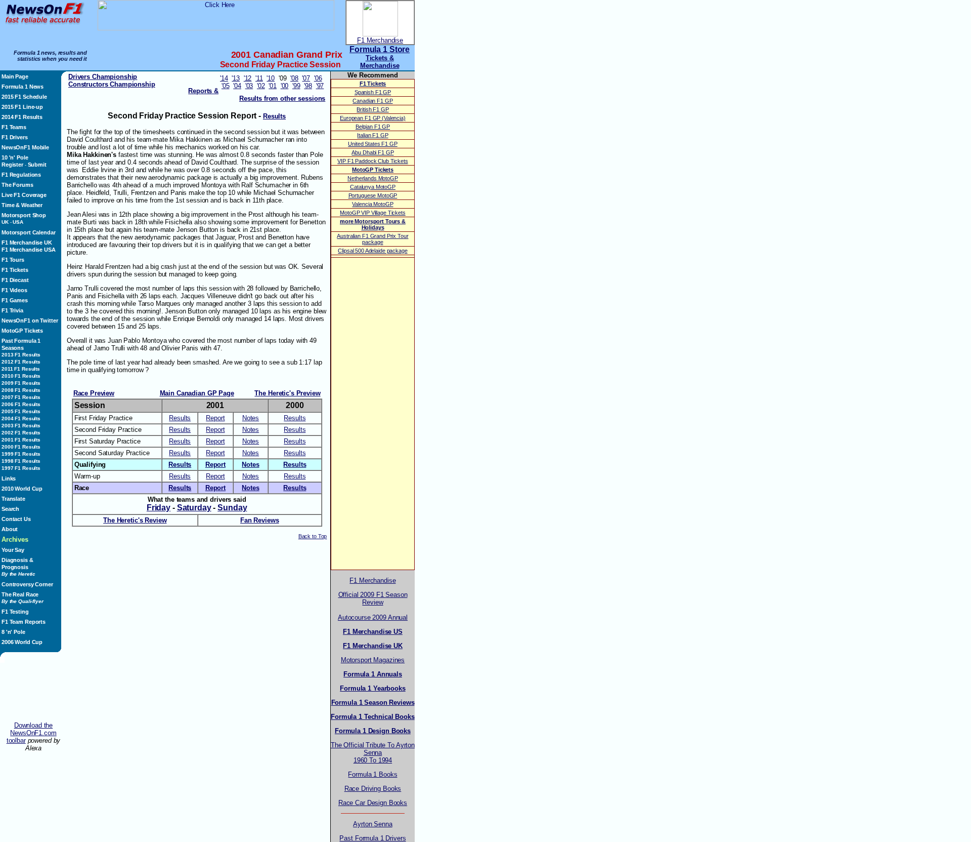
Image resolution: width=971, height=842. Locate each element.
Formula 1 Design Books (373, 731)
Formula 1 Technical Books (373, 716)
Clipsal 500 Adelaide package (372, 251)
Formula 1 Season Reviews (373, 702)
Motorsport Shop (24, 215)
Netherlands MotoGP (372, 178)
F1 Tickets (15, 270)
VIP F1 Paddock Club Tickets (372, 161)
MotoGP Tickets (22, 331)
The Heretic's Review (134, 520)
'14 (224, 78)
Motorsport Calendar (28, 232)
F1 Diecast (15, 280)
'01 (273, 86)
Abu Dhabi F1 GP (372, 152)
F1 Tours (13, 260)
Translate (13, 499)
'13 (236, 78)
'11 (259, 78)
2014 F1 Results (22, 117)
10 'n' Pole (15, 157)
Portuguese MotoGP (373, 195)
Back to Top (312, 536)
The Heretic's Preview (287, 393)
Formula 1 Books (372, 774)
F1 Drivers (15, 137)
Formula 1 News (22, 87)
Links (9, 478)
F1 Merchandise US (373, 631)
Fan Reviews (259, 520)
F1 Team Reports (24, 622)
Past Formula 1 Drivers (372, 838)
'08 (294, 78)
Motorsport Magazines (373, 660)
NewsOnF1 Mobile (25, 147)
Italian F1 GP (372, 135)
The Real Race (22, 597)
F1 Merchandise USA (29, 250)
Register (12, 165)
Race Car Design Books (372, 803)
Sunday (232, 507)
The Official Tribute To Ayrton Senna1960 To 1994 (373, 752)
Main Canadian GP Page (197, 393)
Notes (250, 418)
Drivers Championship (102, 77)
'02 (261, 86)
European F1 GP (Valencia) (373, 118)
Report (215, 418)
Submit (37, 165)
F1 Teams (14, 127)
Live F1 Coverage (24, 195)
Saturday (194, 507)
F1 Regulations (21, 175)
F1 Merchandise (380, 40)
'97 (320, 86)
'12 (248, 78)
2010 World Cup (22, 489)
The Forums (17, 185)
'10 (271, 78)
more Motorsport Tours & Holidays (373, 224)
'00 (285, 86)
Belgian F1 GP (373, 127)
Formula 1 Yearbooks (372, 688)
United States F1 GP (372, 144)
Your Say (13, 550)
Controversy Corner (27, 584)
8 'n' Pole (13, 632)
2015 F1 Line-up (22, 107)
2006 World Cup (22, 642)
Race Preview (93, 393)
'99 (296, 86)
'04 (237, 86)
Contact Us (16, 519)
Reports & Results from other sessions (256, 94)
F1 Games (15, 300)
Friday (158, 507)
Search (10, 509)
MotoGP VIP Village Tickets (373, 213)
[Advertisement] (33, 692)
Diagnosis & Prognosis (18, 567)
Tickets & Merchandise (380, 61)
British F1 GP (372, 109)
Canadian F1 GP (372, 101)
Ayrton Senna (372, 824)
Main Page (15, 76)
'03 (249, 86)
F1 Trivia (12, 310)
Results (180, 418)
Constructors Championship (111, 84)
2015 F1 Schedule (24, 97)
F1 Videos (14, 290)
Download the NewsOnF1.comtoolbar (32, 732)
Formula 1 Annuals (372, 674)
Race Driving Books (373, 788)
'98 (308, 86)
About (10, 529)
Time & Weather (22, 205)
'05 (226, 86)
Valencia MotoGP (372, 204)
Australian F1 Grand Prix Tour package (372, 239)
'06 (318, 78)
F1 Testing (15, 612)
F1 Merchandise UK (27, 242)
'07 (306, 78)
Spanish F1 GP (373, 92)
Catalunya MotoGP (372, 187)
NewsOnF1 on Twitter (30, 320)
